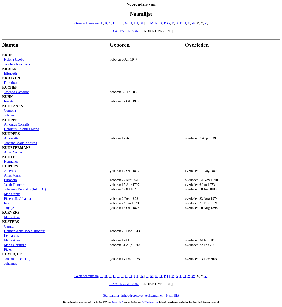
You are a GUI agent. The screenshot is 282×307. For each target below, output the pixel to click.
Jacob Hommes (14, 184)
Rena (7, 203)
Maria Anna (12, 194)
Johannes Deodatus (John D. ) (25, 189)
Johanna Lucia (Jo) (17, 259)
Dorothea (10, 83)
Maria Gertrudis (15, 245)
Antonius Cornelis (16, 124)
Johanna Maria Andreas (20, 143)
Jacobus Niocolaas (17, 64)
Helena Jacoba (14, 59)
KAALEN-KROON (124, 31)
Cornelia (10, 110)
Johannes (10, 263)
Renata (9, 101)
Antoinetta (11, 138)
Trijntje (9, 208)
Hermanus (11, 161)
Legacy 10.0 (117, 302)
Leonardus (11, 235)
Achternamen (154, 295)
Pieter (8, 249)
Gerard (9, 226)
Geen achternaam (86, 23)
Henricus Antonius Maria (21, 129)
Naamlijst (172, 295)
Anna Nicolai (13, 152)
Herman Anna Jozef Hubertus (24, 231)
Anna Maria (12, 175)
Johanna (9, 115)
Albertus (10, 171)
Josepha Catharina (16, 92)
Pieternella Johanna (17, 198)
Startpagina (111, 295)
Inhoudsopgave (132, 295)
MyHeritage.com (150, 302)
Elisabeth (10, 73)
